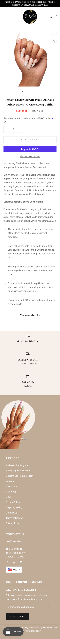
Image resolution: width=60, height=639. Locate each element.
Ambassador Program (17, 465)
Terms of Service (14, 518)
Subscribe (17, 616)
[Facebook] (7, 562)
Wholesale (11, 481)
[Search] (51, 16)
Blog (8, 497)
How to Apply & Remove (18, 470)
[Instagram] (14, 562)
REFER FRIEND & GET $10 (24, 581)
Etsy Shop (11, 491)
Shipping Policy (14, 507)
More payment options (30, 156)
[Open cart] (56, 16)
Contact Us (11, 512)
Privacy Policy (13, 523)
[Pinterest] (21, 562)
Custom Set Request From (19, 476)
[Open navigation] (4, 17)
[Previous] (16, 91)
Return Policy (13, 502)
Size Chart (11, 486)
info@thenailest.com (16, 541)
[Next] (43, 91)
